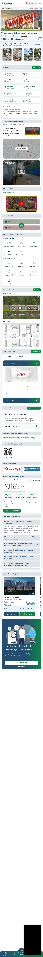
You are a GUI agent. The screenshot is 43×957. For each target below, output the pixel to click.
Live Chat (28, 614)
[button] (6, 954)
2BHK (21, 356)
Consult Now (21, 663)
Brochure (35, 67)
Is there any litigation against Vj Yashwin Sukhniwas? (18, 551)
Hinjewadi (11, 8)
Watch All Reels (36, 44)
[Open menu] (39, 3)
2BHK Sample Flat (8, 192)
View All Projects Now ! (12, 511)
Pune (6, 8)
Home (2, 8)
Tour (11, 614)
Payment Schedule (33, 408)
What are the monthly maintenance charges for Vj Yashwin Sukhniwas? (17, 564)
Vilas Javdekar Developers (11, 36)
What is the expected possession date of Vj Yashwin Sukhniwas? (19, 538)
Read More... (6, 116)
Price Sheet (35, 351)
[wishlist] (39, 12)
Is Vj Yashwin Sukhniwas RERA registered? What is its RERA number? (18, 544)
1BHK (9, 356)
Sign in (31, 3)
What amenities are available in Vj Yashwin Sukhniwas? (19, 558)
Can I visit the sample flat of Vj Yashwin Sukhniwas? (18, 522)
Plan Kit (36, 290)
